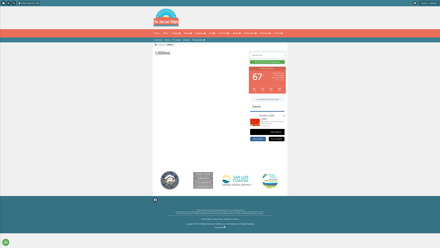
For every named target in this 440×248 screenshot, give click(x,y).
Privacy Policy (206, 219)
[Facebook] (415, 3)
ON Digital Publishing (246, 224)
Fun (211, 33)
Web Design (231, 224)
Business (264, 33)
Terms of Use (218, 219)
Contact (424, 3)
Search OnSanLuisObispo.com (268, 62)
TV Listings (176, 40)
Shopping (199, 33)
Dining (187, 33)
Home (156, 33)
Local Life (223, 33)
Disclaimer (228, 219)
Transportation (197, 40)
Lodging (175, 33)
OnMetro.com (221, 224)
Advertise (433, 3)
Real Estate (249, 33)
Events (277, 33)
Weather (186, 40)
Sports (235, 33)
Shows (167, 40)
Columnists (158, 40)
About (165, 33)
